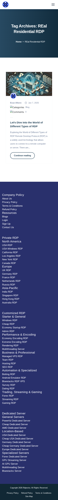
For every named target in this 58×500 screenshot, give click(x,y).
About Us (7, 198)
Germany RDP (9, 274)
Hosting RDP (9, 363)
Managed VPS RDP (12, 356)
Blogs (5, 216)
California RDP (10, 252)
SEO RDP (7, 367)
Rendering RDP (10, 345)
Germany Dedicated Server (16, 442)
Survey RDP (8, 385)
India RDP (7, 291)
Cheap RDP (8, 324)
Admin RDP (8, 331)
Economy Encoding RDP (15, 338)
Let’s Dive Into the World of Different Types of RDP (26, 124)
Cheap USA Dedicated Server (17, 438)
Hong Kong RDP (10, 299)
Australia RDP (9, 302)
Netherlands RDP (11, 281)
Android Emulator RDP (14, 377)
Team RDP (7, 359)
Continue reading (22, 155)
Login (5, 220)
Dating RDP (8, 388)
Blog (27, 107)
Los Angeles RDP (11, 256)
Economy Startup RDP (14, 327)
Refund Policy (9, 209)
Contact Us (8, 227)
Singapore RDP (10, 295)
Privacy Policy (9, 202)
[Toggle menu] (53, 4)
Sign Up (6, 223)
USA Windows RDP (12, 248)
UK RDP (6, 270)
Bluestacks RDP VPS (13, 381)
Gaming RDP (9, 403)
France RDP (8, 277)
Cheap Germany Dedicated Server (20, 446)
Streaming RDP (10, 399)
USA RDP (7, 245)
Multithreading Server (13, 349)
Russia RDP (8, 284)
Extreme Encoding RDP (14, 342)
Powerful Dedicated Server (16, 420)
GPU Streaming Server (14, 460)
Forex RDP (8, 395)
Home (19, 41)
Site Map (29, 496)
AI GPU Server (10, 463)
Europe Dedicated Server (15, 449)
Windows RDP (9, 320)
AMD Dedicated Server (14, 428)
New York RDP (10, 259)
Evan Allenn (16, 103)
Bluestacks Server (12, 471)
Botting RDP (8, 374)
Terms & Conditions (12, 206)
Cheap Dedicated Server (15, 424)
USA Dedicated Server (14, 435)
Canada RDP (9, 263)
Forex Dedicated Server (14, 456)
